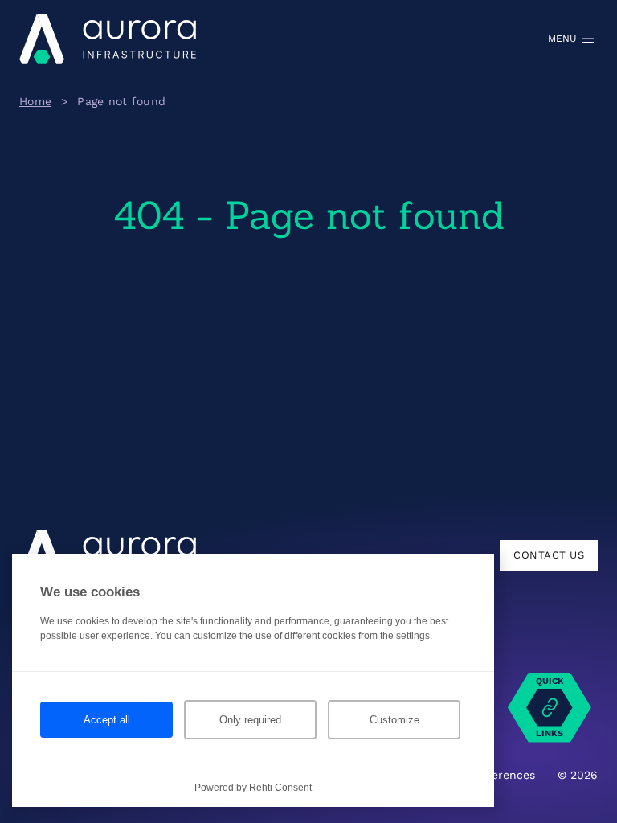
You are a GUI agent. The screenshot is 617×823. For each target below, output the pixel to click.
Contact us (548, 555)
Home (35, 101)
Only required (250, 720)
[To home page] (108, 38)
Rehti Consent (280, 787)
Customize (394, 720)
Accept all (107, 720)
